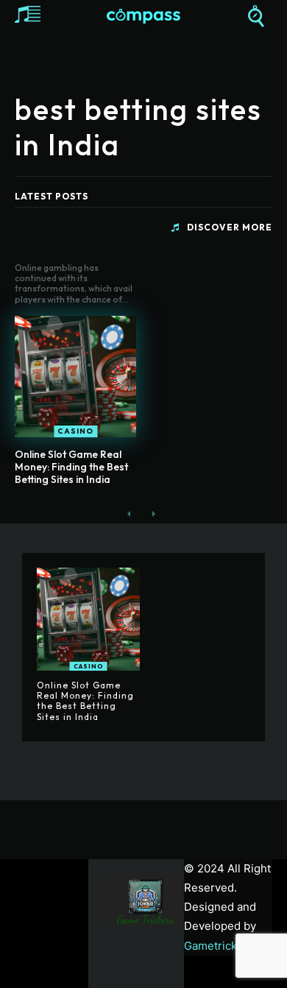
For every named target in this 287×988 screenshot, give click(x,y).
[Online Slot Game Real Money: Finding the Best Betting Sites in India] (75, 376)
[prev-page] (129, 514)
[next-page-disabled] (153, 514)
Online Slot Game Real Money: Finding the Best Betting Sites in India (71, 467)
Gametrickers (219, 946)
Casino (75, 431)
